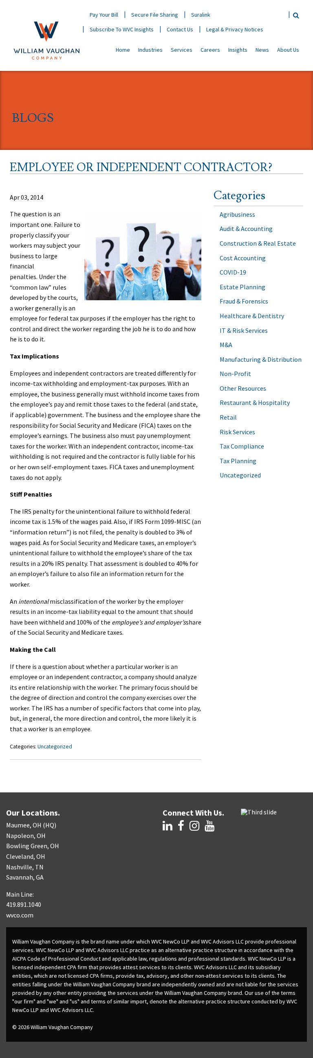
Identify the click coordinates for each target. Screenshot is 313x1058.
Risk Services (237, 432)
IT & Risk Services (244, 330)
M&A (226, 345)
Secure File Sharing (154, 14)
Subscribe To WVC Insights (122, 29)
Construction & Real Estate (258, 243)
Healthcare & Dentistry (252, 316)
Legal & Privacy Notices (234, 29)
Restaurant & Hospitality (255, 402)
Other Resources (243, 388)
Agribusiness (237, 214)
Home (123, 49)
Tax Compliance (242, 446)
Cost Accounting (243, 258)
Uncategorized (54, 746)
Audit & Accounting (246, 228)
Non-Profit (235, 374)
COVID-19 (233, 272)
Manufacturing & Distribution (261, 359)
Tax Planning (238, 461)
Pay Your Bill (104, 14)
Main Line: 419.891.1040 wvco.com (23, 904)
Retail (228, 417)
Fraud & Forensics (244, 301)
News (262, 49)
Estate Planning (242, 287)
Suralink (200, 14)
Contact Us (180, 29)
